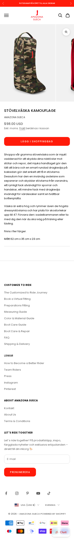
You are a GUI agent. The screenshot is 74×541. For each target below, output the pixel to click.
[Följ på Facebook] (6, 493)
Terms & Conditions (17, 421)
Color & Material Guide (19, 318)
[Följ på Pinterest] (27, 493)
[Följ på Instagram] (17, 493)
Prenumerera (20, 472)
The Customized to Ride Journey (25, 292)
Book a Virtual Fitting (17, 299)
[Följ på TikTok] (49, 493)
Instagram (11, 383)
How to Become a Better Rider (24, 363)
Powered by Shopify (53, 513)
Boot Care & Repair (17, 331)
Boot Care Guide (15, 325)
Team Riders (12, 370)
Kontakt (9, 408)
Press (8, 376)
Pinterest (10, 389)
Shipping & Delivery (17, 344)
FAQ (6, 338)
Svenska (50, 505)
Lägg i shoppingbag (37, 141)
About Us (10, 415)
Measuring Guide (15, 312)
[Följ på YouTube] (38, 493)
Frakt (22, 128)
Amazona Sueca (14, 117)
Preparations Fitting (17, 305)
